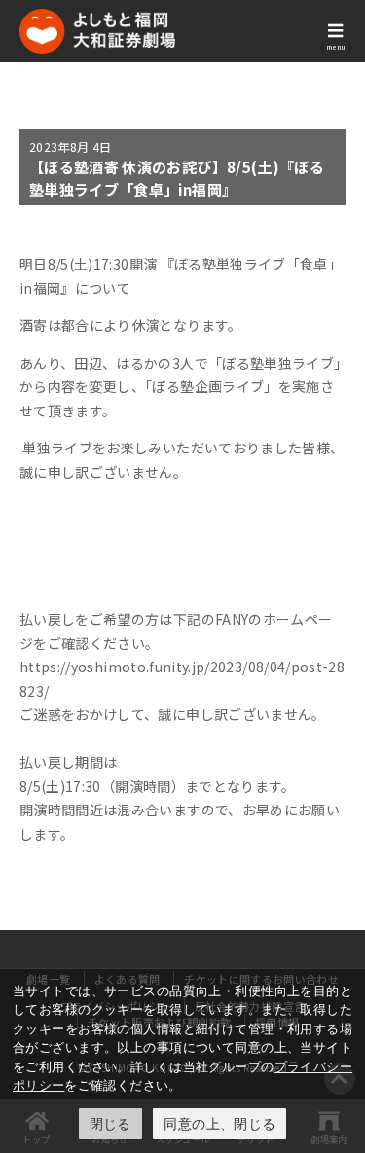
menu (336, 47)
